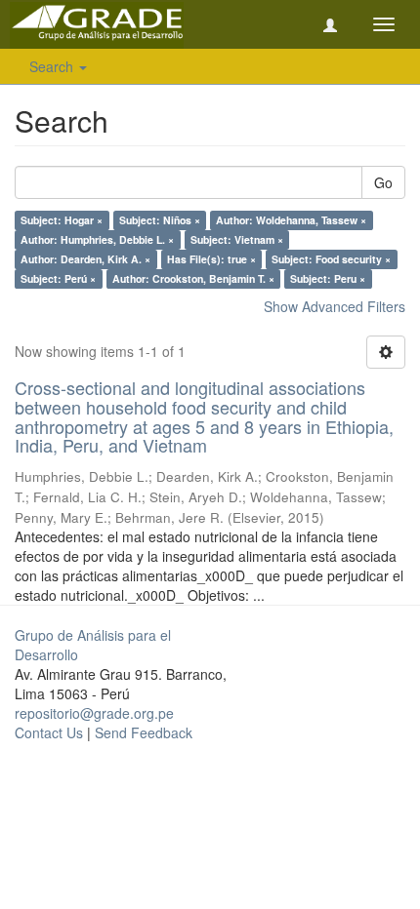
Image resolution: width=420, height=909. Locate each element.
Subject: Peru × (327, 278)
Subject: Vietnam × (236, 239)
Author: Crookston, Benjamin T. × (193, 278)
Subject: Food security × (331, 259)
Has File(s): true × (211, 259)
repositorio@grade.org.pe (94, 713)
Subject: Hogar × (62, 220)
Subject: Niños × (159, 220)
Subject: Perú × (58, 278)
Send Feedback (143, 732)
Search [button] (53, 66)
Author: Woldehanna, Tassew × (291, 220)
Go (383, 182)
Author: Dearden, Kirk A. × (85, 259)
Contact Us (49, 732)
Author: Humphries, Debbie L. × (97, 239)
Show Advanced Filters (334, 306)
